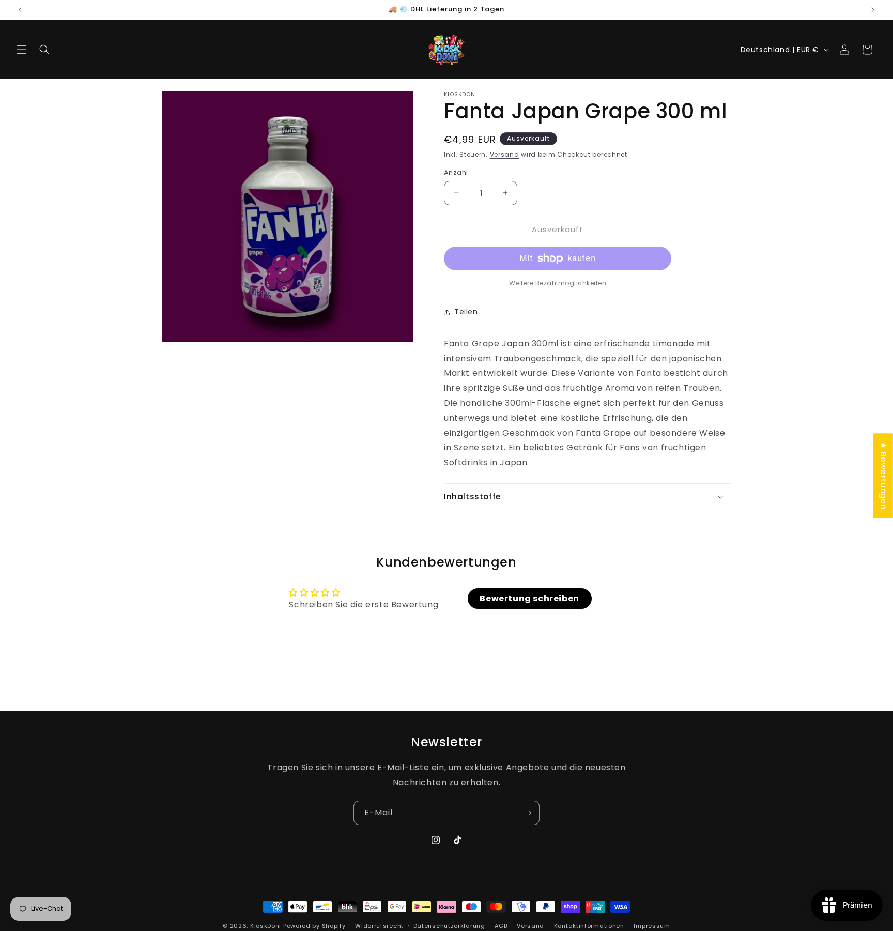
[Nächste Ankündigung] (872, 10)
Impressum (652, 926)
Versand (504, 154)
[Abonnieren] (527, 813)
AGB (501, 926)
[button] (21, 49)
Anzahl (456, 172)
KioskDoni (266, 926)
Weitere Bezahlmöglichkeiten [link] (558, 283)
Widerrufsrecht (379, 926)
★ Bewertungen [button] (883, 475)
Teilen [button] (466, 312)
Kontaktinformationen (589, 926)
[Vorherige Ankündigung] (20, 10)
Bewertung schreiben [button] (529, 598)
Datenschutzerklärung (449, 926)
